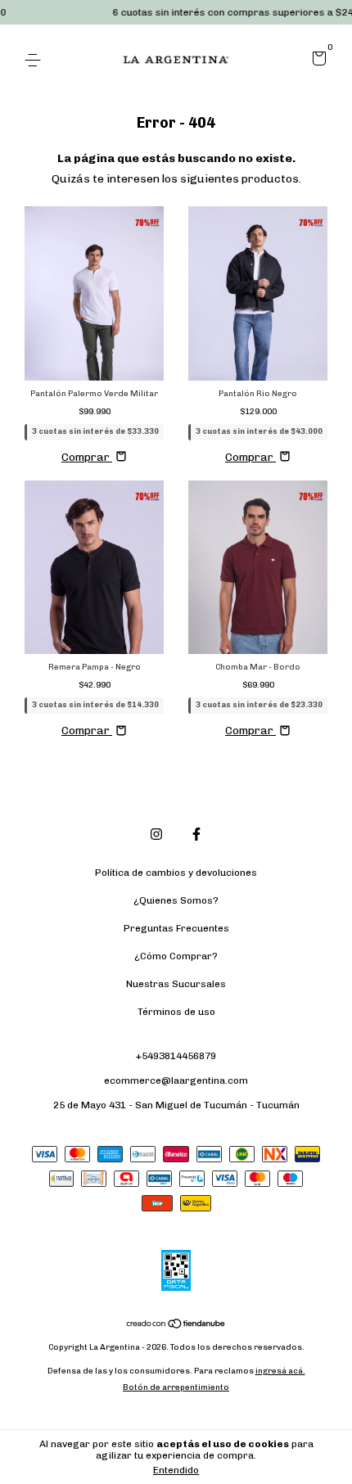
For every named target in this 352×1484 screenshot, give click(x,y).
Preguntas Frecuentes (176, 928)
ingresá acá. (280, 1371)
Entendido (176, 1470)
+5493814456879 (176, 1056)
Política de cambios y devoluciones (176, 872)
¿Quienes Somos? (176, 900)
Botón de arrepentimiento (176, 1387)
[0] (316, 61)
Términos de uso (176, 1011)
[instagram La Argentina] (156, 834)
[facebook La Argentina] (196, 834)
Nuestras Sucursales (176, 984)
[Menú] (36, 60)
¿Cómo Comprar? (176, 956)
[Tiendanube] (176, 1326)
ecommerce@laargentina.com (176, 1080)
